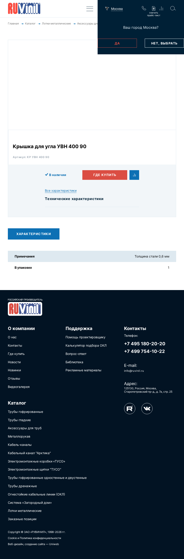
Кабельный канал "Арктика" (29, 453)
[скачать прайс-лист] (153, 8)
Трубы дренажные (22, 486)
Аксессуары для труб (25, 428)
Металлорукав (19, 436)
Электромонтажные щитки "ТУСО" (34, 469)
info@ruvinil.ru (134, 370)
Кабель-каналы (20, 445)
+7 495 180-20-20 (144, 343)
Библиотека (74, 362)
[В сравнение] (134, 175)
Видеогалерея (19, 387)
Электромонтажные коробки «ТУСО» (36, 461)
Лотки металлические (25, 511)
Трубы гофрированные (25, 412)
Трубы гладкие (19, 420)
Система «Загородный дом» (30, 502)
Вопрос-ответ (76, 354)
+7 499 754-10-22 (144, 351)
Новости (14, 362)
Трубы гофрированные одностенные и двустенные (47, 478)
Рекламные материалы (83, 370)
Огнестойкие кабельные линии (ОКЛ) (36, 494)
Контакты (15, 345)
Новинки (14, 370)
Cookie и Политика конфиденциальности (34, 538)
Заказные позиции (22, 519)
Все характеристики (61, 190)
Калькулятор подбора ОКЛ (86, 345)
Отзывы (14, 378)
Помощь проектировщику (85, 337)
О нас (12, 337)
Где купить (104, 175)
